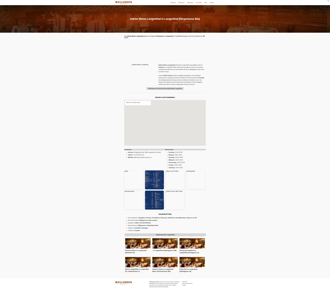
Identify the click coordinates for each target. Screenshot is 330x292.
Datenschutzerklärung (187, 283)
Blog (206, 2)
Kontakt (212, 2)
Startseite (173, 2)
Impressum (184, 281)
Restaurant (181, 2)
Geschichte (199, 2)
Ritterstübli (190, 2)
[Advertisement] (165, 51)
